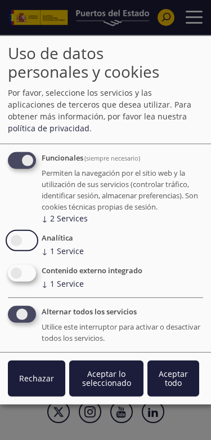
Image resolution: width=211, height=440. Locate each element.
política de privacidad (48, 128)
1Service (63, 251)
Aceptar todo (173, 378)
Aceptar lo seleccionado (106, 378)
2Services (65, 218)
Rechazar (36, 378)
